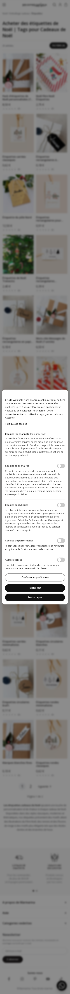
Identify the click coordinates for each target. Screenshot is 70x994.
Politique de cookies (16, 423)
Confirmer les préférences (35, 577)
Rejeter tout (35, 587)
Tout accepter (35, 597)
